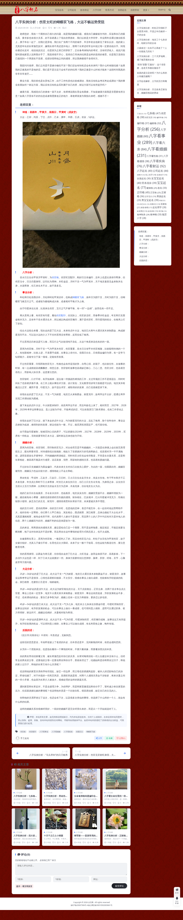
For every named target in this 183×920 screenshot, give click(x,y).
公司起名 (72, 9)
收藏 (111, 738)
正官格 (155, 192)
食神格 (156, 214)
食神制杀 (143, 214)
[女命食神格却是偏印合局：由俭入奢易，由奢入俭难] (86, 779)
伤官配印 (61, 315)
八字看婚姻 (56, 731)
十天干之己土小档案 (53, 835)
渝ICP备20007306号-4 (79, 905)
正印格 (143, 192)
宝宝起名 (59, 9)
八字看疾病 (68, 731)
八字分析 (97, 9)
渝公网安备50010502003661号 (100, 905)
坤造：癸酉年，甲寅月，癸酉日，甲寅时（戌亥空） (152, 238)
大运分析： (144, 256)
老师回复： (143, 231)
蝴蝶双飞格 (78, 297)
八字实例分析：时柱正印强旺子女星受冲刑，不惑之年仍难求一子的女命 (152, 31)
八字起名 (144, 170)
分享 (100, 738)
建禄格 (152, 187)
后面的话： (144, 260)
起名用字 (159, 207)
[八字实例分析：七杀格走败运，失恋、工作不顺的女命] (26, 779)
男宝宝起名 (150, 200)
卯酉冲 (141, 175)
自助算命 (135, 9)
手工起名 (24, 738)
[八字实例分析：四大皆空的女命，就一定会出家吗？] (26, 818)
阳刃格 (162, 211)
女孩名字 (162, 175)
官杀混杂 (149, 183)
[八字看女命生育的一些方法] (116, 779)
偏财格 (155, 123)
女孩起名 (144, 178)
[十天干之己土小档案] (56, 818)
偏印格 (143, 123)
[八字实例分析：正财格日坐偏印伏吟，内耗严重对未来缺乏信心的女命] (116, 818)
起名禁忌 (142, 211)
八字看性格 (155, 156)
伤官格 (55, 277)
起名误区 (153, 211)
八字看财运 (154, 166)
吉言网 (90, 902)
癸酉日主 (79, 731)
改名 (162, 187)
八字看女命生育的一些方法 (116, 797)
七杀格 (154, 113)
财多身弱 (146, 207)
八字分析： (144, 243)
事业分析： (144, 247)
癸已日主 (144, 204)
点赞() (122, 738)
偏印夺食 (162, 117)
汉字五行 (150, 196)
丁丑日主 (141, 114)
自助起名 (122, 9)
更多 (145, 9)
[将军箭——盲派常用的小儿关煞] (86, 818)
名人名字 (150, 174)
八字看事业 (44, 731)
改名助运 (84, 9)
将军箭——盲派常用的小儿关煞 (86, 837)
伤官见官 (150, 117)
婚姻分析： (144, 252)
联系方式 (109, 9)
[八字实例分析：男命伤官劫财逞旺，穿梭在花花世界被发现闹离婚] (56, 779)
